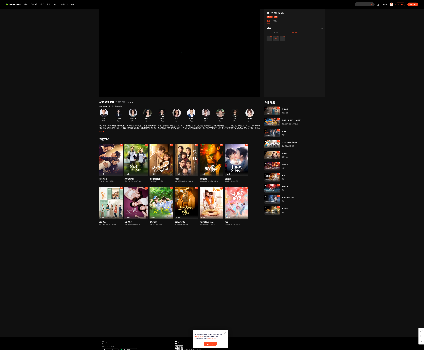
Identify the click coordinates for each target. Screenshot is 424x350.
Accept (210, 344)
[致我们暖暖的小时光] (211, 203)
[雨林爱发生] (211, 160)
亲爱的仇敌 (128, 222)
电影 (48, 4)
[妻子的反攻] (111, 160)
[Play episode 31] (269, 38)
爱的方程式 (153, 222)
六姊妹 (177, 179)
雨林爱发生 (203, 179)
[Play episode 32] (276, 38)
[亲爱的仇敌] (136, 203)
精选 (26, 4)
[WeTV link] (13, 4)
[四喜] (236, 203)
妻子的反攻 (103, 179)
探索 (73, 4)
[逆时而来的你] (136, 160)
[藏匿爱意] (236, 160)
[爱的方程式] (161, 203)
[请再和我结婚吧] (161, 160)
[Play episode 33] (282, 38)
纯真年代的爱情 (180, 222)
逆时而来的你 (129, 179)
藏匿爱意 (228, 179)
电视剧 (55, 4)
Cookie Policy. (211, 338)
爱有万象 (34, 4)
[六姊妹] (186, 160)
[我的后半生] (111, 203)
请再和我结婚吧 (155, 179)
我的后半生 (103, 222)
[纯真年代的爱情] (186, 203)
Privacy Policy (199, 336)
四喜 (226, 222)
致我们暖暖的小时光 (207, 222)
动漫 (63, 4)
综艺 (42, 4)
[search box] (372, 4)
